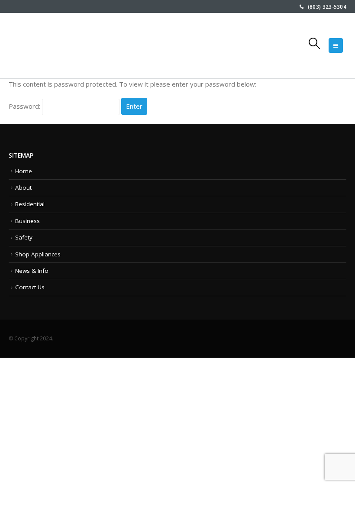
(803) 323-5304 (324, 6)
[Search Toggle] (314, 43)
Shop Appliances (38, 254)
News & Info (31, 271)
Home (23, 171)
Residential (30, 204)
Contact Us (30, 287)
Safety (23, 237)
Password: (25, 106)
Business (27, 221)
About (23, 187)
